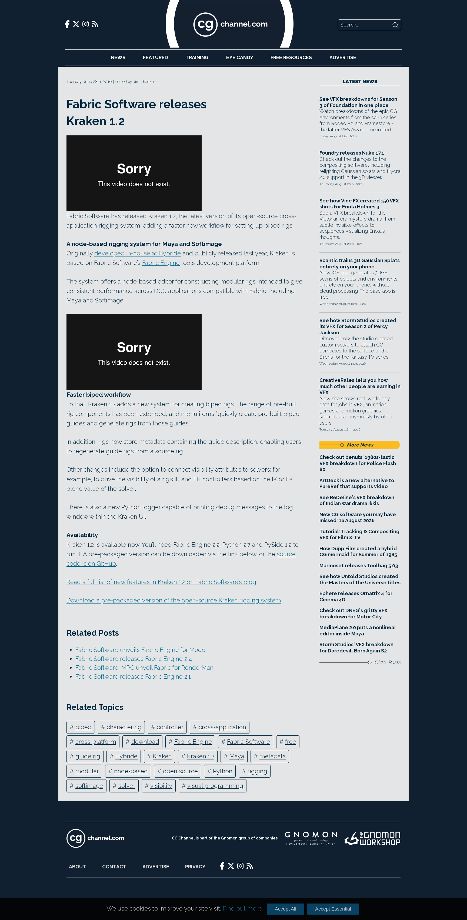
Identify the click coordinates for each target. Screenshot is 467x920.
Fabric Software (248, 741)
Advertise (342, 57)
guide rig (87, 756)
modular (87, 771)
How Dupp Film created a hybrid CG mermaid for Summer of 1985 (358, 552)
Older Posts (387, 662)
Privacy (195, 866)
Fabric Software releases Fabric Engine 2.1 (133, 676)
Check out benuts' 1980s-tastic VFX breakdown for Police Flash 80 (357, 463)
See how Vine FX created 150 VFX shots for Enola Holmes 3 (359, 204)
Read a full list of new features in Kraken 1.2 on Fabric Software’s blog (161, 581)
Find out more (242, 908)
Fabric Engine (161, 262)
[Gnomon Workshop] (372, 838)
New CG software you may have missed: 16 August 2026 (357, 518)
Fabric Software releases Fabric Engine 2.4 (133, 658)
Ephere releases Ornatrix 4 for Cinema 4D (355, 596)
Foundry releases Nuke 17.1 (351, 153)
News (118, 57)
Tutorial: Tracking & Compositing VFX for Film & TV (359, 535)
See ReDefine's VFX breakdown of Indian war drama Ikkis (356, 500)
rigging (257, 771)
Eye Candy (239, 57)
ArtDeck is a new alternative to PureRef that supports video (356, 483)
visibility (161, 785)
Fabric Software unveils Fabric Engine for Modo (140, 649)
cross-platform (95, 741)
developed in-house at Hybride (137, 253)
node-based (131, 771)
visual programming (215, 785)
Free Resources (291, 57)
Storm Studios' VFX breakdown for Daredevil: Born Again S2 (356, 648)
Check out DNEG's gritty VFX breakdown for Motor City (353, 613)
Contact (114, 866)
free (290, 741)
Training (197, 57)
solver (126, 785)
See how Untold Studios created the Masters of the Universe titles (360, 579)
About (77, 866)
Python (222, 771)
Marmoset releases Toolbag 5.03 (358, 565)
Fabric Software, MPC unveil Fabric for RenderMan (144, 667)
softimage (89, 785)
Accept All (285, 909)
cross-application (222, 727)
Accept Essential (333, 909)
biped (83, 727)
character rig (124, 727)
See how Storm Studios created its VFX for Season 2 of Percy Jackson (357, 326)
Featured (155, 57)
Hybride (126, 756)
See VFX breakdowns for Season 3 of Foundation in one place (358, 102)
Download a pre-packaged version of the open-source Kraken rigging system (173, 600)
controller (170, 727)
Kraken (162, 756)
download (145, 741)
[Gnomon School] (311, 838)
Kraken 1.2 (200, 756)
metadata (272, 756)
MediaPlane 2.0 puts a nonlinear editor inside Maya (357, 630)
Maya (236, 756)
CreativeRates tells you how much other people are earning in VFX (360, 386)
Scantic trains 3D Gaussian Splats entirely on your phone (359, 263)
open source (180, 771)
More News (360, 445)
